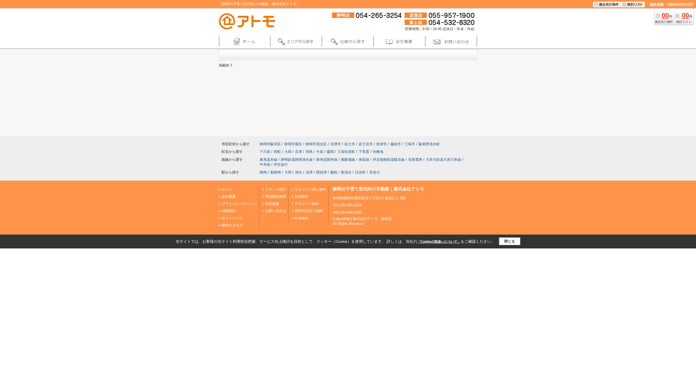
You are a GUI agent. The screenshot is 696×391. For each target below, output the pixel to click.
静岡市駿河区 (270, 144)
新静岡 (275, 172)
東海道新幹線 (326, 159)
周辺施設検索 (275, 196)
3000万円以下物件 (308, 211)
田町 (277, 152)
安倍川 (374, 172)
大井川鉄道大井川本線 (443, 159)
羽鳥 (309, 152)
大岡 (287, 152)
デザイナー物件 (306, 204)
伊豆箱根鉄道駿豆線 (389, 159)
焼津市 (381, 144)
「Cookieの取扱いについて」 (439, 242)
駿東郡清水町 (429, 144)
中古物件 (301, 218)
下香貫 (364, 152)
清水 (298, 172)
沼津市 (335, 144)
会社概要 (229, 196)
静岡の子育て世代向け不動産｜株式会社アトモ (378, 189)
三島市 (410, 144)
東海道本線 (268, 159)
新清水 (346, 172)
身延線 (364, 159)
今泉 (319, 152)
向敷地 (378, 152)
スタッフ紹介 (275, 189)
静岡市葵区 (293, 144)
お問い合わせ (275, 211)
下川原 (265, 152)
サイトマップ (232, 218)
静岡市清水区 (316, 144)
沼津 (309, 172)
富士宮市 (366, 144)
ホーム (227, 189)
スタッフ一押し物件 (310, 189)
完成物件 (301, 196)
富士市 (349, 144)
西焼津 (321, 172)
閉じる (509, 241)
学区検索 (272, 204)
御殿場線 (348, 159)
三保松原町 (346, 152)
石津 (298, 152)
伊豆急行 (281, 164)
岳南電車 (415, 159)
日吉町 (360, 172)
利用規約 (229, 211)
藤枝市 (395, 144)
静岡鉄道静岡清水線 (297, 159)
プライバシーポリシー (239, 204)
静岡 (263, 172)
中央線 (265, 164)
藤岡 (330, 152)
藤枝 (333, 172)
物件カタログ (232, 225)
